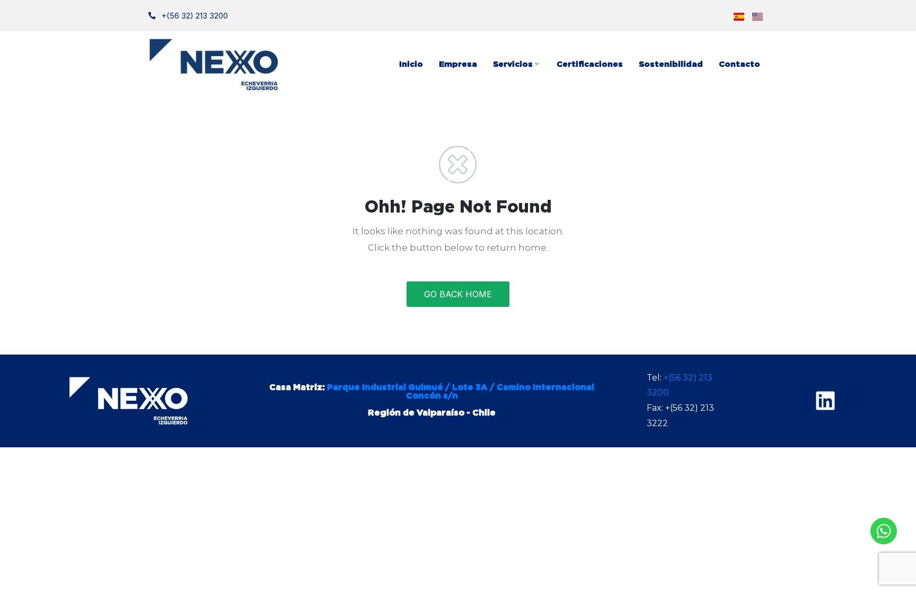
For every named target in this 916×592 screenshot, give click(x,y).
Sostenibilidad (671, 64)
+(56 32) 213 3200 (194, 16)
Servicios (513, 64)
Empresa (458, 64)
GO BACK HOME (458, 294)
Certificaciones (590, 64)
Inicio (411, 64)
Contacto (739, 64)
